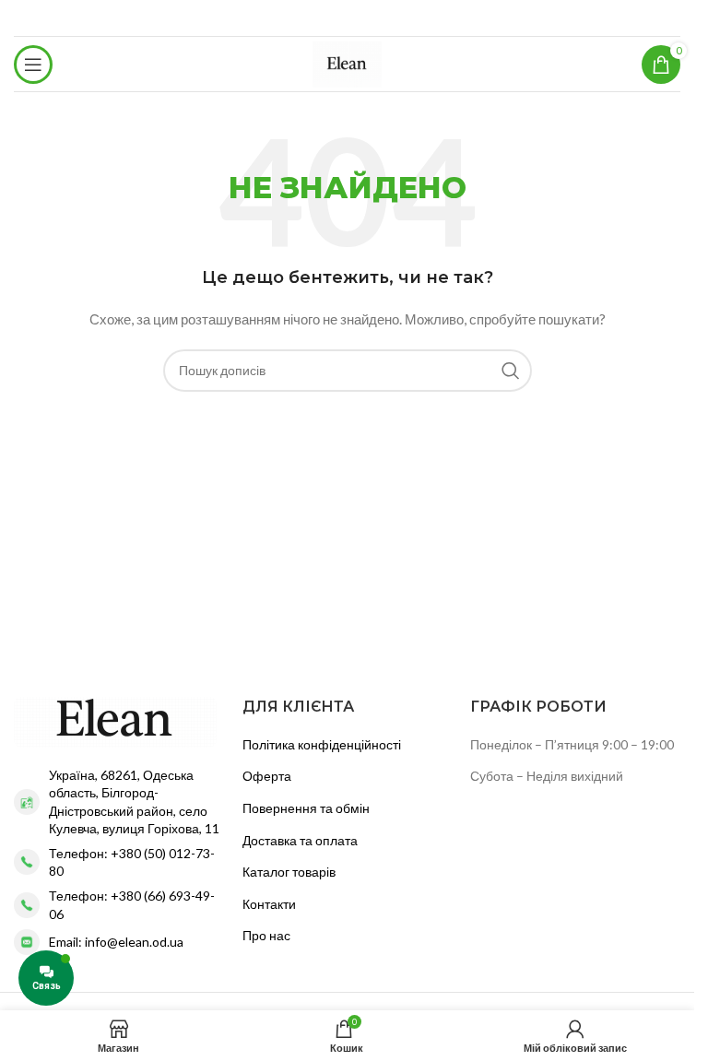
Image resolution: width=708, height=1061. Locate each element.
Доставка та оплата (300, 840)
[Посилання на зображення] (115, 720)
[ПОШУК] (511, 370)
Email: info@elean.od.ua (116, 941)
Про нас (266, 935)
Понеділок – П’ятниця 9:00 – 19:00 (572, 744)
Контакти (269, 904)
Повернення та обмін (306, 808)
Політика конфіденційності (321, 744)
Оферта (266, 776)
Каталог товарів (289, 871)
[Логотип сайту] (347, 62)
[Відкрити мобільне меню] (33, 64)
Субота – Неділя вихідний (546, 776)
